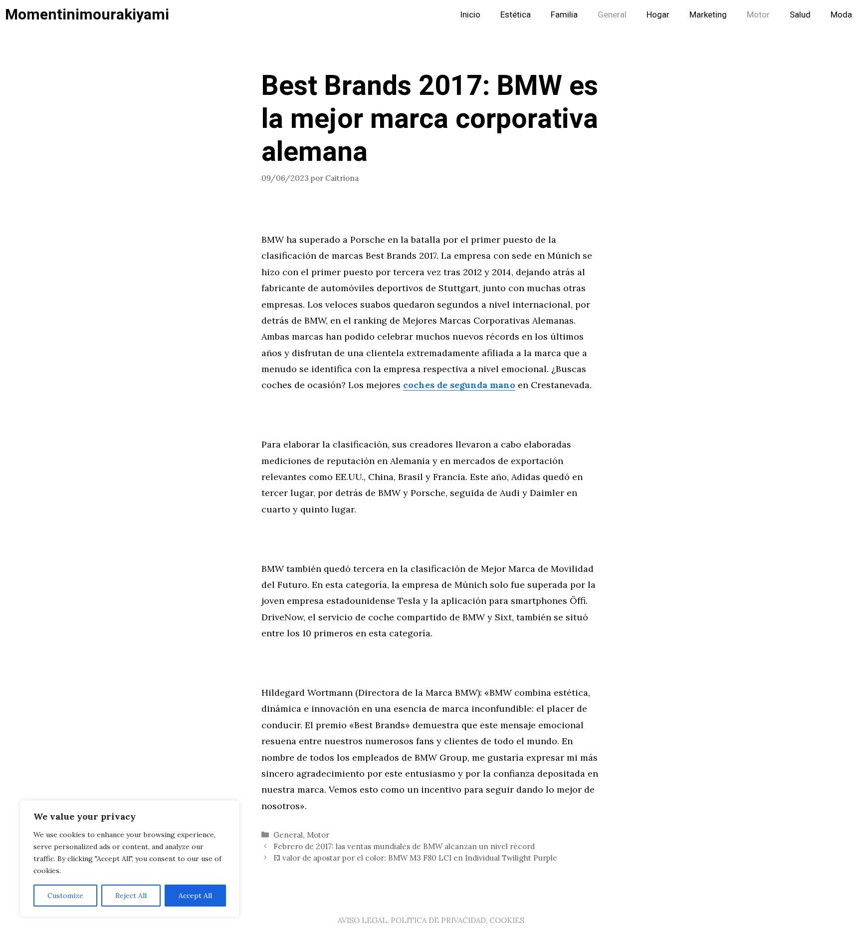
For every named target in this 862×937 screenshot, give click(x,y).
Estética (515, 14)
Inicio (470, 14)
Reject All (131, 895)
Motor (758, 14)
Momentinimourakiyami (87, 15)
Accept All (195, 895)
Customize (65, 895)
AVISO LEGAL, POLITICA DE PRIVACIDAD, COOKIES (431, 920)
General (612, 14)
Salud (800, 14)
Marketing (708, 14)
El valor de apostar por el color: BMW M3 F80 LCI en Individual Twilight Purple (415, 858)
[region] (129, 858)
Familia (564, 14)
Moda (841, 14)
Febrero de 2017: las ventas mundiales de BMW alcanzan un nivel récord (404, 846)
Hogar (657, 14)
